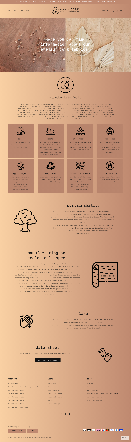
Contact (90, 383)
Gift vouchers (92, 390)
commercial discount (95, 400)
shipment (51, 387)
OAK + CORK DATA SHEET (47, 360)
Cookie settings (54, 404)
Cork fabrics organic (16, 390)
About (89, 387)
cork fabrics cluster (16, 400)
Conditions (52, 383)
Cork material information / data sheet (103, 393)
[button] (15, 11)
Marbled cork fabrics (16, 404)
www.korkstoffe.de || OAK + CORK (25, 437)
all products (13, 383)
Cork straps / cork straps (18, 407)
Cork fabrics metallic (16, 397)
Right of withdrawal (55, 393)
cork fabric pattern (95, 397)
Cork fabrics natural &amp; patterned (23, 387)
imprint (50, 400)
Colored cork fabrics (16, 393)
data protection (54, 390)
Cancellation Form (55, 397)
